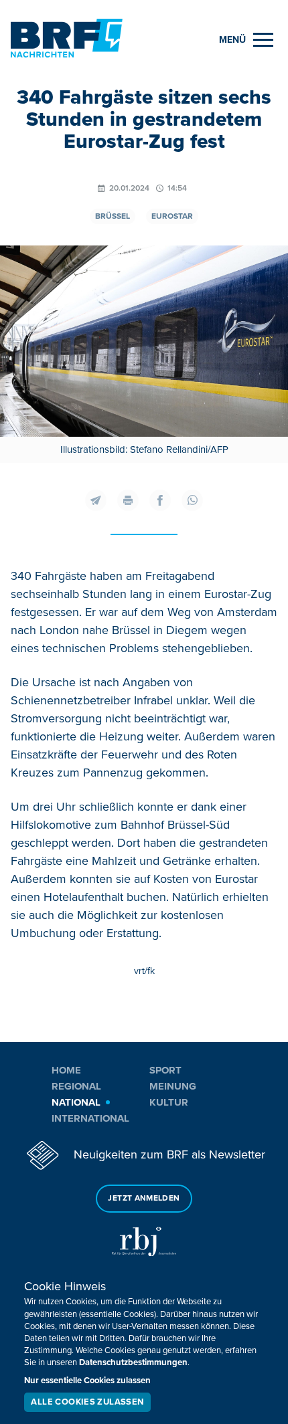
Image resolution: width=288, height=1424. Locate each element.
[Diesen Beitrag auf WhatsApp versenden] (192, 500)
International (90, 1118)
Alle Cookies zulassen (87, 1402)
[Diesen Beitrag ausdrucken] (128, 500)
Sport (165, 1070)
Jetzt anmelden (143, 1198)
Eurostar (172, 216)
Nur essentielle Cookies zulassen (87, 1380)
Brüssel (112, 216)
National (76, 1102)
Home (66, 1070)
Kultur (168, 1102)
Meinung (172, 1086)
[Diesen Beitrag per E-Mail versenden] (95, 500)
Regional (76, 1086)
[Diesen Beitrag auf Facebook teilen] (160, 500)
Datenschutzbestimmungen (133, 1362)
